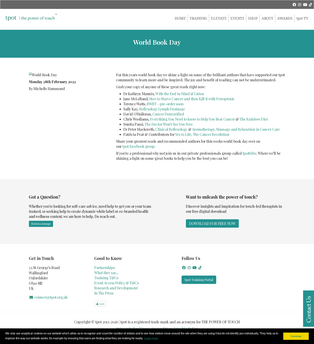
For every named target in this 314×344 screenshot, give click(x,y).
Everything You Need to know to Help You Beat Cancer (192, 119)
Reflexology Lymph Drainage (162, 108)
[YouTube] (305, 4)
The (242, 119)
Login (101, 303)
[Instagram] (299, 4)
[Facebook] (294, 4)
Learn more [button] (151, 338)
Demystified (174, 113)
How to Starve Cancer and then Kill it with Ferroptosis (191, 98)
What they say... (106, 272)
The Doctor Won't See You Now (169, 124)
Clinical (162, 129)
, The (195, 134)
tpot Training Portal (199, 280)
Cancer (158, 113)
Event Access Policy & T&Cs (116, 282)
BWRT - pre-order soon (165, 103)
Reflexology (178, 129)
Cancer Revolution (214, 134)
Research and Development (116, 287)
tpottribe (249, 153)
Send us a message (41, 223)
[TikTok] (310, 4)
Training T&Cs (106, 277)
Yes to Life (183, 134)
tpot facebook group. (138, 146)
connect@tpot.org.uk (50, 297)
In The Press (103, 292)
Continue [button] (296, 336)
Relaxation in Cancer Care (259, 129)
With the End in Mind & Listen (179, 93)
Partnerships (104, 267)
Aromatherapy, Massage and (215, 129)
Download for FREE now (212, 223)
